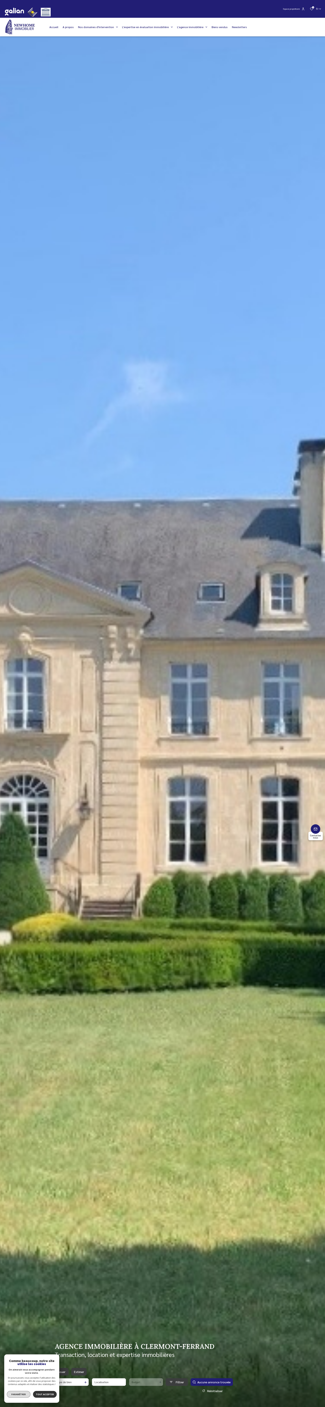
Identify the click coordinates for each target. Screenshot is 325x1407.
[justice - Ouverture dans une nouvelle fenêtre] (46, 12)
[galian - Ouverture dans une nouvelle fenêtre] (14, 11)
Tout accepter (45, 1394)
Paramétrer (19, 1394)
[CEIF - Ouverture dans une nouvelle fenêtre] (32, 12)
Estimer (79, 1372)
